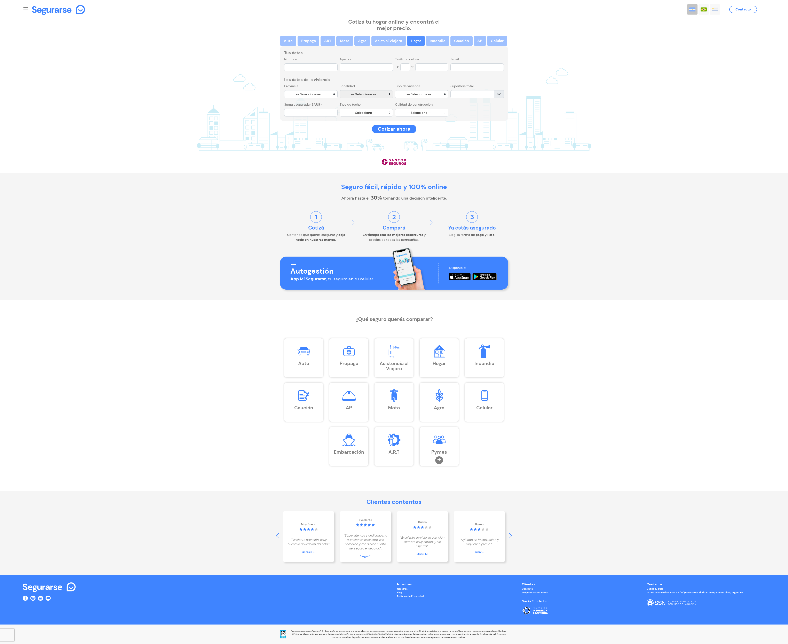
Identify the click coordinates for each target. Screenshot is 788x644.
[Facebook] (25, 598)
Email (454, 59)
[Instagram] (33, 598)
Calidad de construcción (414, 104)
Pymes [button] (439, 452)
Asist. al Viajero (388, 41)
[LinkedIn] (40, 598)
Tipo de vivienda (407, 86)
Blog (399, 592)
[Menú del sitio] (26, 8)
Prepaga (308, 41)
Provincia (291, 86)
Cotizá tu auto (655, 588)
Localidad (347, 86)
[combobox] (311, 94)
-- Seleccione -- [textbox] (308, 94)
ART (327, 41)
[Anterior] (277, 536)
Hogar (416, 41)
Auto (288, 41)
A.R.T (394, 452)
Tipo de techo (350, 104)
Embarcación (349, 452)
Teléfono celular (407, 59)
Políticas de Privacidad (410, 596)
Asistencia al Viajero (394, 366)
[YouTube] (48, 598)
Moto (344, 41)
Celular (497, 41)
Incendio (438, 41)
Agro (362, 41)
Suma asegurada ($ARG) (303, 104)
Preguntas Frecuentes (535, 592)
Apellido (346, 59)
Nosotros (402, 588)
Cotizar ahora (394, 129)
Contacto (743, 9)
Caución (461, 41)
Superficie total (462, 86)
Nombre (290, 59)
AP (479, 41)
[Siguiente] (510, 536)
